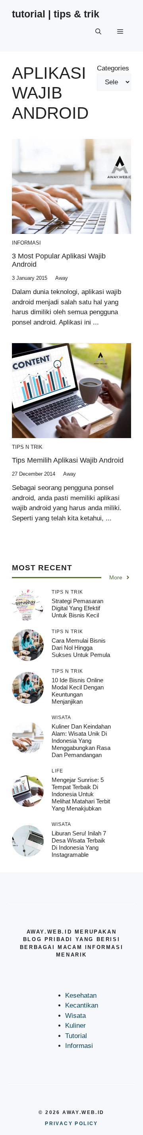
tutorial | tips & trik (55, 13)
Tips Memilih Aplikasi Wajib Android (68, 460)
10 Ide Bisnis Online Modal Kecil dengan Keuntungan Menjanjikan (78, 691)
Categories (113, 68)
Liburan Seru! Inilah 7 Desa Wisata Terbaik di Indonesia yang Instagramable (79, 844)
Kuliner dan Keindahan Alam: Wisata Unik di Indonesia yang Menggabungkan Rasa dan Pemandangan (81, 740)
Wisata (75, 1015)
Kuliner (75, 1025)
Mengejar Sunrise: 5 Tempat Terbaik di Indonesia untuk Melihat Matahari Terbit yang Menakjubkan (81, 794)
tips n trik (27, 447)
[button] (98, 32)
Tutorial (76, 1036)
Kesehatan (81, 995)
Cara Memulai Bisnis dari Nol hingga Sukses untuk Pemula (81, 647)
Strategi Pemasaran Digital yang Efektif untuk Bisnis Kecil (77, 608)
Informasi (26, 243)
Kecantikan (81, 1005)
